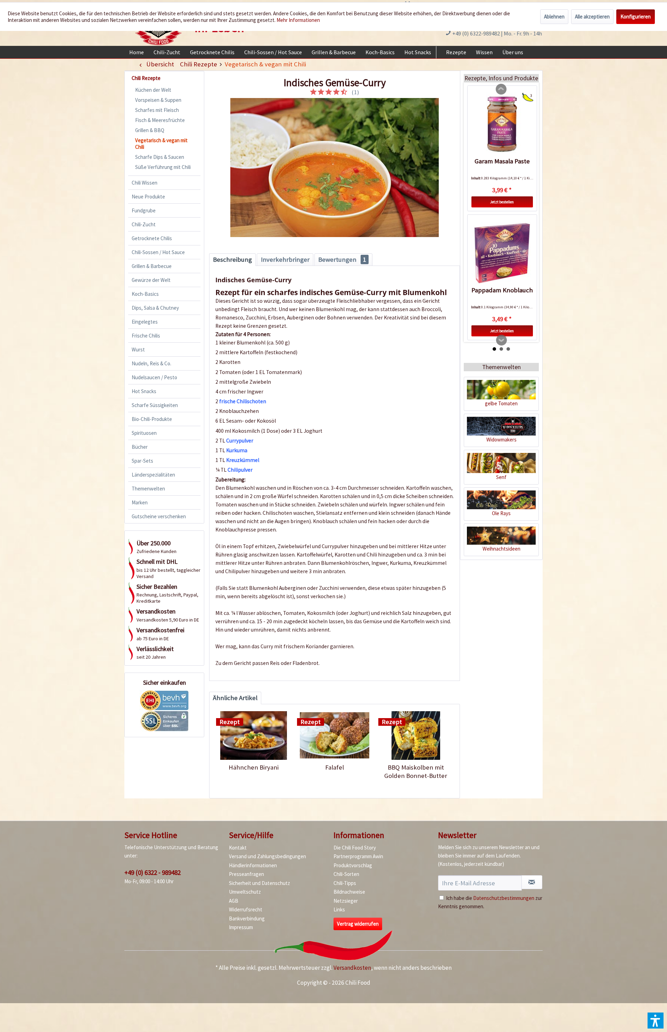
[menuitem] (136, 52)
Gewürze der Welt (151, 280)
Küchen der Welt (153, 90)
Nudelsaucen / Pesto (154, 377)
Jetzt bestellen (502, 202)
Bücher (140, 447)
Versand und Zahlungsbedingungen (267, 856)
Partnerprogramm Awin (358, 856)
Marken (140, 502)
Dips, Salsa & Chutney (155, 307)
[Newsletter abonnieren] (531, 882)
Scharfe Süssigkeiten (155, 405)
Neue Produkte (148, 196)
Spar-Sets (142, 460)
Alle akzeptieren (592, 16)
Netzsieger (346, 900)
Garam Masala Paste (502, 161)
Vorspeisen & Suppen (158, 100)
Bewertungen (342, 259)
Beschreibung (232, 259)
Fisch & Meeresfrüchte (160, 120)
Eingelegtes (145, 321)
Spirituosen (144, 433)
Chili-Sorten (346, 874)
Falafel (334, 767)
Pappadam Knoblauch (502, 290)
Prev (501, 89)
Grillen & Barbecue (152, 266)
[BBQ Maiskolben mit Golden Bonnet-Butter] (416, 735)
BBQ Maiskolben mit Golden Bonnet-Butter (415, 771)
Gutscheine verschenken (159, 516)
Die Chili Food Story (355, 847)
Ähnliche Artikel (235, 698)
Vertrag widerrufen (358, 923)
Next (501, 340)
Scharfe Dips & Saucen (159, 157)
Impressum (241, 927)
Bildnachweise (349, 891)
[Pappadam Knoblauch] (502, 253)
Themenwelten (148, 488)
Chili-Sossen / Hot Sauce (158, 252)
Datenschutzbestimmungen (503, 898)
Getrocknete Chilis (152, 238)
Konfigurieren (635, 16)
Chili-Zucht (144, 224)
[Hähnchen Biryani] (253, 735)
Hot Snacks (144, 391)
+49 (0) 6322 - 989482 (152, 872)
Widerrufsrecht (245, 909)
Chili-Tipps (345, 883)
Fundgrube (144, 210)
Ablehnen (554, 16)
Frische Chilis (146, 335)
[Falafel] (334, 735)
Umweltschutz (245, 891)
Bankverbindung (247, 918)
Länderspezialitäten (153, 474)
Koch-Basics (145, 294)
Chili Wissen (144, 182)
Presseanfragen (246, 874)
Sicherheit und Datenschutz (259, 883)
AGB (233, 900)
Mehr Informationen (298, 20)
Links (339, 909)
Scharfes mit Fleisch (157, 110)
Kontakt (238, 847)
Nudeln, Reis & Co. (151, 363)
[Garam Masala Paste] (502, 124)
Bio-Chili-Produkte (152, 419)
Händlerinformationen (253, 865)
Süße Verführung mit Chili (163, 167)
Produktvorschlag (353, 865)
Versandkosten (352, 968)
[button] (656, 1021)
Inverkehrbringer (285, 259)
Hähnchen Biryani (254, 767)
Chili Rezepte (146, 78)
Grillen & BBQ (149, 130)
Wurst (138, 349)
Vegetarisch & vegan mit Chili (161, 143)
